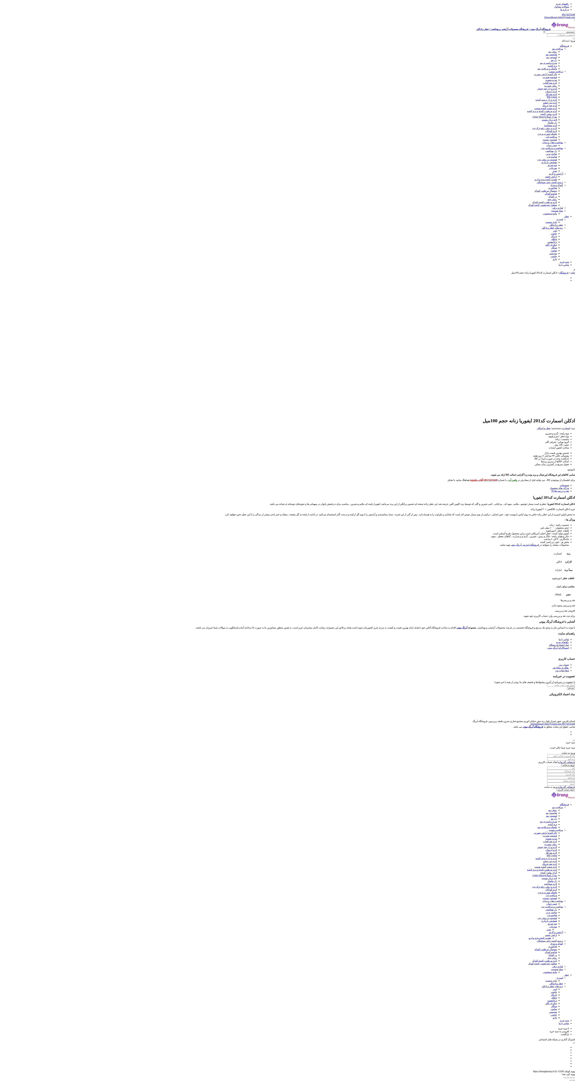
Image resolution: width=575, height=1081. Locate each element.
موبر (555, 171)
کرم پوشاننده (550, 125)
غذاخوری (552, 188)
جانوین (554, 256)
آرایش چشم (551, 176)
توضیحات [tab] (564, 485)
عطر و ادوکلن (556, 225)
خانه (573, 272)
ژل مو (554, 60)
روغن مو (552, 51)
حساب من (564, 664)
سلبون (554, 250)
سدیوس (553, 253)
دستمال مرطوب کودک (546, 191)
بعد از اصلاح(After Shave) (544, 117)
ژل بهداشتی (551, 151)
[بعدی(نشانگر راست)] (571, 1080)
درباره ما (564, 9)
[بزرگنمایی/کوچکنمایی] (574, 1077)
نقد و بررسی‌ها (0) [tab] (560, 491)
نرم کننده (552, 66)
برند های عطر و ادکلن (552, 227)
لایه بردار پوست (549, 119)
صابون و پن (551, 154)
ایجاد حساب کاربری (566, 790)
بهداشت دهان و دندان (552, 142)
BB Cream (552, 97)
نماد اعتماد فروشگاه (559, 645)
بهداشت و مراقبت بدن (552, 148)
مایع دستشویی (550, 213)
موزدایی (553, 168)
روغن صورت (550, 85)
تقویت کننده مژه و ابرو (546, 179)
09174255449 (568, 14)
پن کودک (552, 196)
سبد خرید (564, 262)
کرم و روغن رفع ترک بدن (544, 128)
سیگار (554, 247)
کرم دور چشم (550, 102)
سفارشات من (562, 670)
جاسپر (554, 233)
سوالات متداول (561, 6)
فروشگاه (564, 46)
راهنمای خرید (562, 4)
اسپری (559, 219)
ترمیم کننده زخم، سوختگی (550, 182)
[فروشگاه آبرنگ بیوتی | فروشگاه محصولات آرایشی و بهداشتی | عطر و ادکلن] (563, 799)
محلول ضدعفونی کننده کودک (542, 205)
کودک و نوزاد (556, 185)
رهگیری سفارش (561, 667)
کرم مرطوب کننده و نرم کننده (542, 111)
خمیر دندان (551, 145)
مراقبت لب (551, 136)
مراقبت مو (557, 48)
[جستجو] (574, 38)
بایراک (554, 236)
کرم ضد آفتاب (550, 83)
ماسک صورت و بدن (547, 134)
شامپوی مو (551, 54)
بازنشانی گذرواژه (566, 762)
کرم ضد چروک (549, 105)
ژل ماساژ (552, 122)
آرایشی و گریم (556, 173)
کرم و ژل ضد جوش (547, 88)
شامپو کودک (551, 193)
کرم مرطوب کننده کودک (544, 202)
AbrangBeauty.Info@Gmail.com (559, 17)
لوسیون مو (551, 57)
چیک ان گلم (551, 245)
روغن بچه (552, 199)
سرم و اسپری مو (548, 63)
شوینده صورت (550, 77)
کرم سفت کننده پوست (545, 108)
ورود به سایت (568, 765)
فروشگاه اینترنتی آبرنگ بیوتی (524, 545)
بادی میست (551, 222)
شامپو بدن (552, 156)
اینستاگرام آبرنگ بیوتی (558, 648)
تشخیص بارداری (549, 162)
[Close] (574, 740)
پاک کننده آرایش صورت (545, 74)
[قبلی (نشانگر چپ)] (574, 1080)
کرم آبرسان (551, 91)
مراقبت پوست (556, 71)
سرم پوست (551, 80)
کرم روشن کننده (549, 114)
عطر (566, 216)
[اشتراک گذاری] (568, 1077)
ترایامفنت (552, 242)
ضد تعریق (552, 165)
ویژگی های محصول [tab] (559, 488)
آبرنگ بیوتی (461, 627)
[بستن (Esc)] (565, 1077)
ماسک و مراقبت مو (547, 68)
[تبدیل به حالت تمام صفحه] (571, 1077)
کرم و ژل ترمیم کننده (546, 100)
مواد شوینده (557, 210)
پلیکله (554, 239)
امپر (555, 230)
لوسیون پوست (550, 139)
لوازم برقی (557, 208)
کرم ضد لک (551, 94)
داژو (555, 259)
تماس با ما (564, 264)
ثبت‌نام (571, 688)
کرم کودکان (551, 131)
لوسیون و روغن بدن (547, 159)
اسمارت (566, 428)
